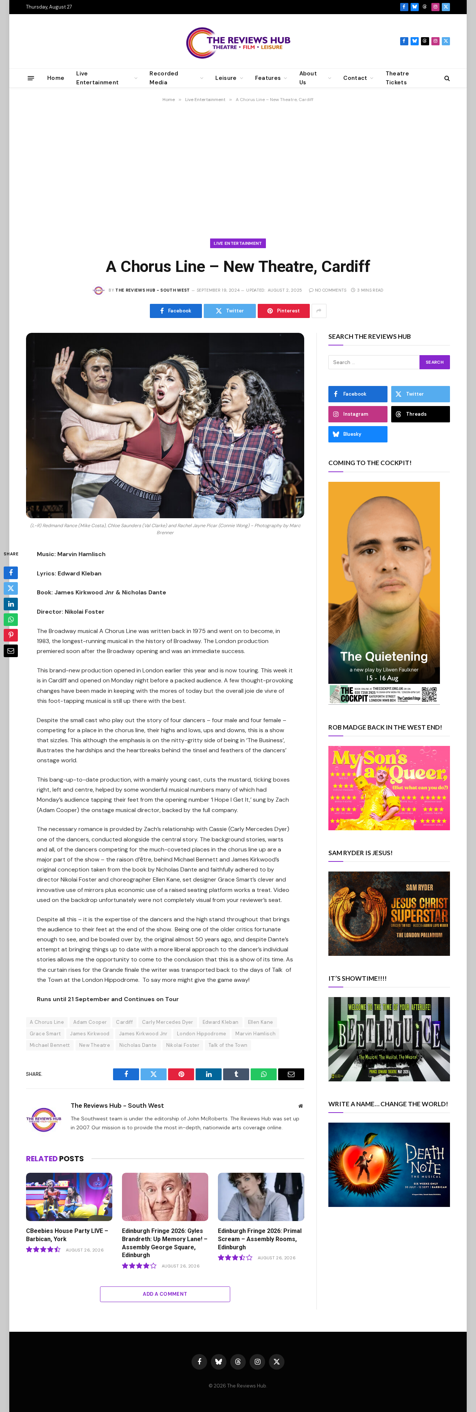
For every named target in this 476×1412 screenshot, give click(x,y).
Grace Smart (45, 1033)
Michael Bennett (50, 1045)
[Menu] (31, 77)
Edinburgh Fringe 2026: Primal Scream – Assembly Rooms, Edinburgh (260, 1239)
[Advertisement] (238, 167)
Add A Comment (165, 1294)
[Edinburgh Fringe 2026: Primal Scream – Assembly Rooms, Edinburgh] (261, 1197)
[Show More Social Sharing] (319, 311)
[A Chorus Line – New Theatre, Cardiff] (165, 425)
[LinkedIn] (11, 603)
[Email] (11, 650)
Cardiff (124, 1022)
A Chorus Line (47, 1022)
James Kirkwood (89, 1033)
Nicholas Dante (138, 1045)
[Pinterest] (11, 635)
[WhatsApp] (11, 619)
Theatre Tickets (397, 78)
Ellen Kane (260, 1022)
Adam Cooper (90, 1022)
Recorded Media (163, 78)
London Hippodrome (201, 1033)
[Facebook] (11, 572)
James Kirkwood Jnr (143, 1033)
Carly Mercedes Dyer (167, 1022)
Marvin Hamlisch (255, 1033)
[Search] (446, 78)
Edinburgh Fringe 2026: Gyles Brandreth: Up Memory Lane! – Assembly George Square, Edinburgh (165, 1243)
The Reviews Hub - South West (152, 290)
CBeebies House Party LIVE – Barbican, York (67, 1235)
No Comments (331, 290)
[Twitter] (11, 588)
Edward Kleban (221, 1022)
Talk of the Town (228, 1045)
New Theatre (94, 1045)
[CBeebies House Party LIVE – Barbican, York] (69, 1197)
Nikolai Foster (182, 1045)
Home (55, 78)
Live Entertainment (238, 243)
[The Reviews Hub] (238, 41)
